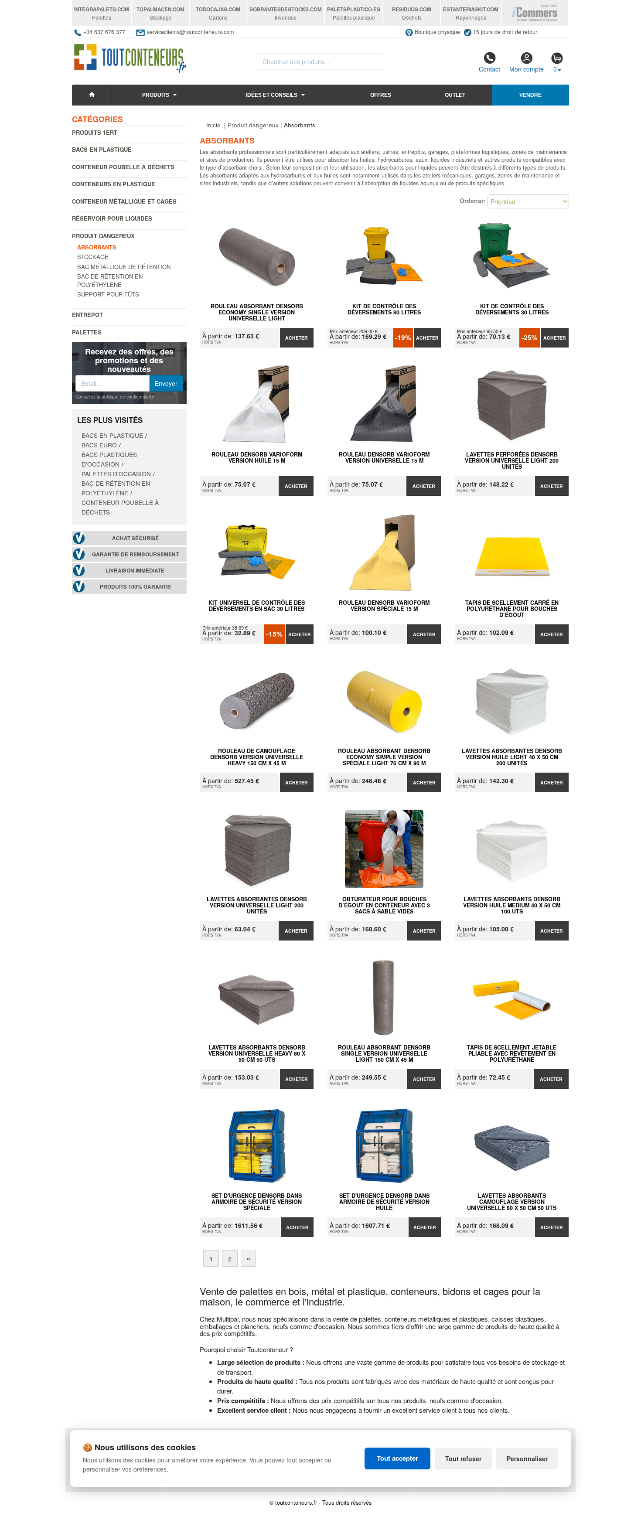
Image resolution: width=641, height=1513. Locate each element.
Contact (489, 69)
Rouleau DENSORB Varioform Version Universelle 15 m (384, 457)
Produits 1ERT (94, 132)
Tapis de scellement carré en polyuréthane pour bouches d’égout (512, 609)
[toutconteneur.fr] (130, 55)
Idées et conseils (271, 95)
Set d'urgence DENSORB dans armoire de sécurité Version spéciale (256, 1202)
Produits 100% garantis (135, 586)
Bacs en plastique (102, 149)
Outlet (455, 95)
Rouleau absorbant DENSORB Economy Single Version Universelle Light (257, 312)
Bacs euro (99, 444)
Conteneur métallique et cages (124, 201)
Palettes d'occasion (116, 473)
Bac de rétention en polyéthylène (110, 280)
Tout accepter (397, 1458)
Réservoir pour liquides (112, 218)
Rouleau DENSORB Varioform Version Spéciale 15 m (384, 606)
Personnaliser (527, 1458)
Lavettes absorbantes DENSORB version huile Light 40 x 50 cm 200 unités (512, 757)
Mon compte (526, 69)
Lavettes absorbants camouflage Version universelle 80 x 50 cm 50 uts (511, 1202)
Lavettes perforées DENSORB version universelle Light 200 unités (512, 460)
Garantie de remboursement (135, 554)
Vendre (530, 95)
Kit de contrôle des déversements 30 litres (512, 309)
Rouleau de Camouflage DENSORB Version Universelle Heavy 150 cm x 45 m (256, 757)
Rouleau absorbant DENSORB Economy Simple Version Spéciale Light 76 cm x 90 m (384, 757)
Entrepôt (87, 314)
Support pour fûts (108, 294)
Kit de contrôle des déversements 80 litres (384, 309)
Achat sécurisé (135, 538)
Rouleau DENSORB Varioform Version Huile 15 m (256, 457)
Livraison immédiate (135, 570)
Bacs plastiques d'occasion (109, 459)
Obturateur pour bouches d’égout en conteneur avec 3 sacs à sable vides (384, 905)
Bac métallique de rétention (123, 266)
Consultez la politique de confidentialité (114, 397)
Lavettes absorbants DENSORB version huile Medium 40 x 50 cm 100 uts (511, 905)
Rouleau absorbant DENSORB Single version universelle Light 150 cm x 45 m (384, 1053)
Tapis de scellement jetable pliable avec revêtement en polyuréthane (511, 1053)
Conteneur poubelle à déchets (123, 167)
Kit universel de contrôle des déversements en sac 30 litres (256, 606)
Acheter (296, 337)
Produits (155, 95)
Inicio (213, 125)
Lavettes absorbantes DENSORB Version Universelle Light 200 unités (257, 905)
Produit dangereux (103, 236)
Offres (380, 95)
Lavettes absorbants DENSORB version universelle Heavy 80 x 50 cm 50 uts (256, 1053)
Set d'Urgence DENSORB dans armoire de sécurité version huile (384, 1202)
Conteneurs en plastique (113, 184)
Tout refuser (463, 1458)
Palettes (87, 332)
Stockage (93, 256)
